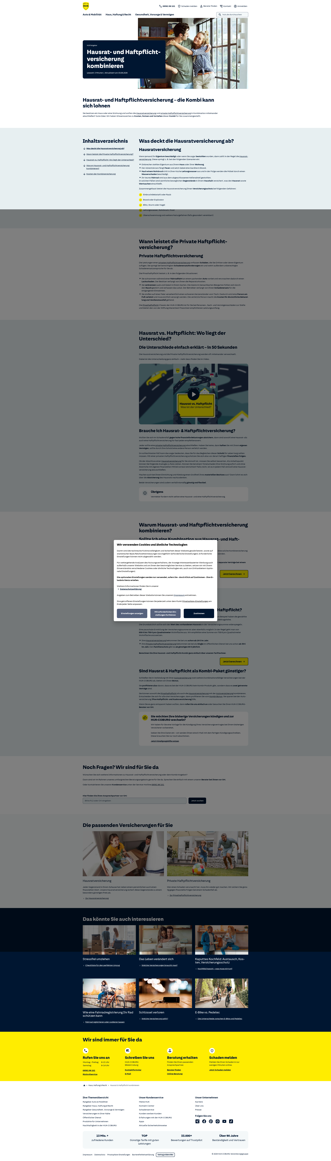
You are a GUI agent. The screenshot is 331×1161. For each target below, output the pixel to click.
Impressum (179, 595)
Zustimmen (199, 613)
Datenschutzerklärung (130, 589)
